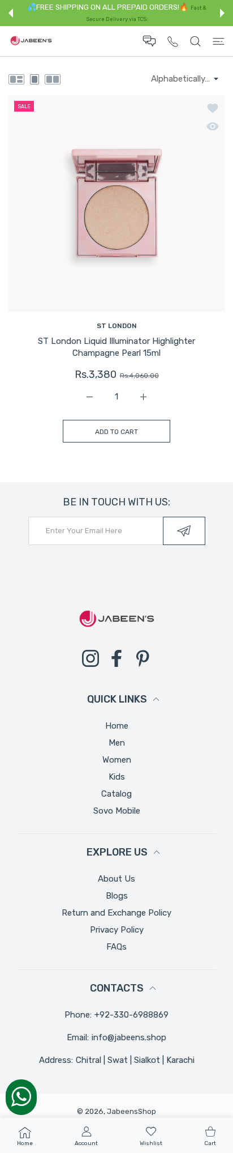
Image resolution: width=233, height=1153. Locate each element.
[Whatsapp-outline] (21, 1096)
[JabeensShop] (31, 41)
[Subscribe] (184, 531)
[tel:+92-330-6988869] (173, 41)
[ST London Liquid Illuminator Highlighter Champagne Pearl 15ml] (116, 203)
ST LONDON (117, 326)
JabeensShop (131, 1111)
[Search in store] (195, 41)
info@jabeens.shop (129, 1037)
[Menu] (218, 41)
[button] (10, 13)
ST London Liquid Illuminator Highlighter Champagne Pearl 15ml (116, 347)
